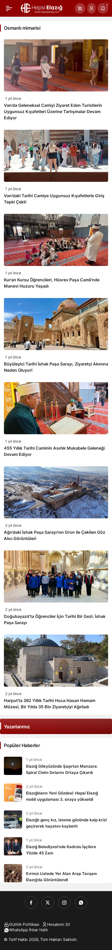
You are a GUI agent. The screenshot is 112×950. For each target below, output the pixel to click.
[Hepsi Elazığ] (41, 7)
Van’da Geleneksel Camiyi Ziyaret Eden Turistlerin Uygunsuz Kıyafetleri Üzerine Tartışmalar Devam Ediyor (53, 111)
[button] (80, 8)
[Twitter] (47, 902)
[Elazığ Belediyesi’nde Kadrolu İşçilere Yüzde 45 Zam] (56, 846)
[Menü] (9, 8)
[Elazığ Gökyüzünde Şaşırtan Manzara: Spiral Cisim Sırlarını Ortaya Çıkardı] (56, 766)
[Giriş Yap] (91, 8)
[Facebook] (31, 902)
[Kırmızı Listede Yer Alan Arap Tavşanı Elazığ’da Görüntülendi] (56, 871)
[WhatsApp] (81, 902)
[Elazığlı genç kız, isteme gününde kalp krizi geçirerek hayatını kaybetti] (56, 819)
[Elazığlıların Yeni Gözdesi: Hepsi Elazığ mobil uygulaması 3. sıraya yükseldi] (56, 793)
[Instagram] (64, 902)
